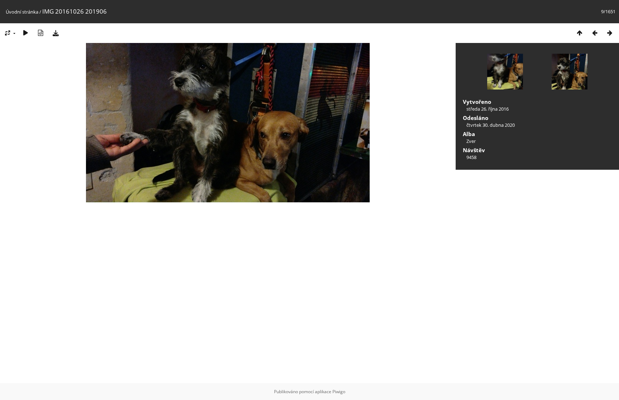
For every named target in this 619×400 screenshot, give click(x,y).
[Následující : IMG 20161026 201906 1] (609, 33)
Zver (471, 141)
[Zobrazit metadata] (40, 33)
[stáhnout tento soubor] (55, 33)
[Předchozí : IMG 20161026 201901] (594, 33)
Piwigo (338, 392)
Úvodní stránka (22, 12)
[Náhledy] (579, 33)
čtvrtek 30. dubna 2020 (490, 125)
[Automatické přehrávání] (25, 33)
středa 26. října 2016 (487, 109)
